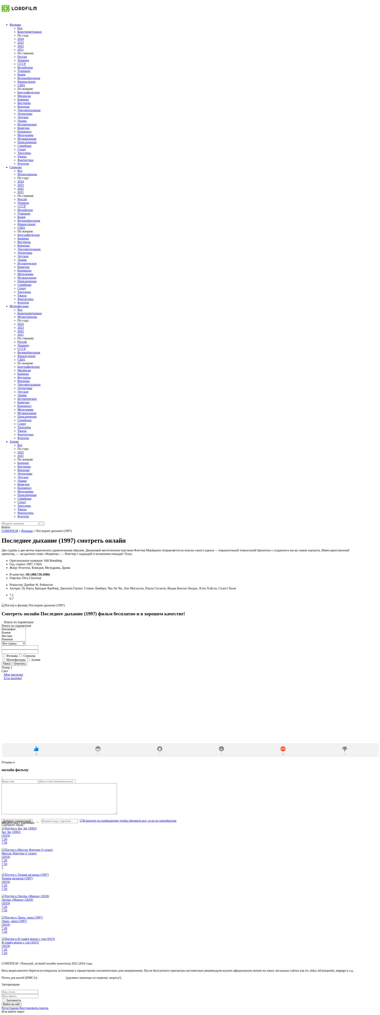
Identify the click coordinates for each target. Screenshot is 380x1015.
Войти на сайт (11, 1004)
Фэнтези (23, 163)
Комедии (23, 128)
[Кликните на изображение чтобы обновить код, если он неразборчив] (128, 821)
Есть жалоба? (13, 678)
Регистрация (10, 1008)
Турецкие (23, 71)
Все (19, 28)
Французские (26, 81)
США (21, 85)
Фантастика (25, 160)
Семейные (24, 145)
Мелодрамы (25, 135)
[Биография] (14, 629)
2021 (20, 49)
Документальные (29, 110)
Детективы (24, 113)
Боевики (23, 99)
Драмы (22, 121)
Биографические (28, 92)
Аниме (14, 441)
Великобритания (28, 78)
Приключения (26, 142)
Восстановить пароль (33, 1008)
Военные (23, 106)
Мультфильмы (19, 306)
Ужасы (22, 156)
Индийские (25, 67)
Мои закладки (13, 674)
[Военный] (14, 639)
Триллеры (24, 153)
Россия (22, 56)
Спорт (21, 149)
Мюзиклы (24, 96)
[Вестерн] (14, 636)
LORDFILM (10, 531)
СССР (21, 64)
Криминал (24, 131)
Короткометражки (29, 31)
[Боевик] (14, 632)
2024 (20, 39)
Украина (23, 60)
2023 (20, 42)
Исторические (27, 124)
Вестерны (24, 103)
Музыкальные (26, 138)
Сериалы (16, 167)
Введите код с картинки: (18, 822)
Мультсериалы (27, 174)
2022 (20, 46)
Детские (22, 117)
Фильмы (15, 24)
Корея (21, 74)
